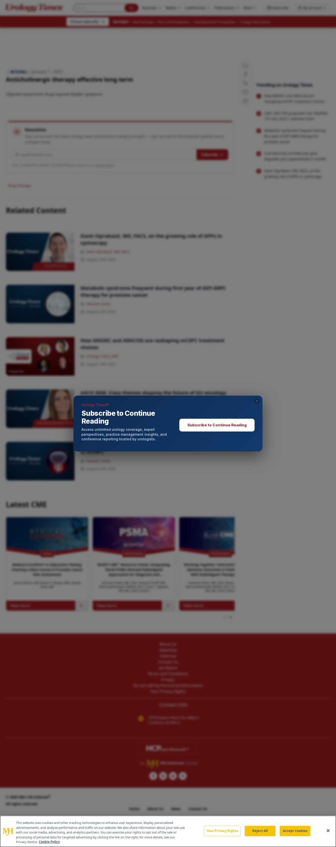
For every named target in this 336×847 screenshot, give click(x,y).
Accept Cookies (295, 831)
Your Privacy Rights (222, 831)
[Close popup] (257, 401)
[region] (168, 831)
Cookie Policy (49, 842)
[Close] (328, 830)
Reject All (260, 831)
